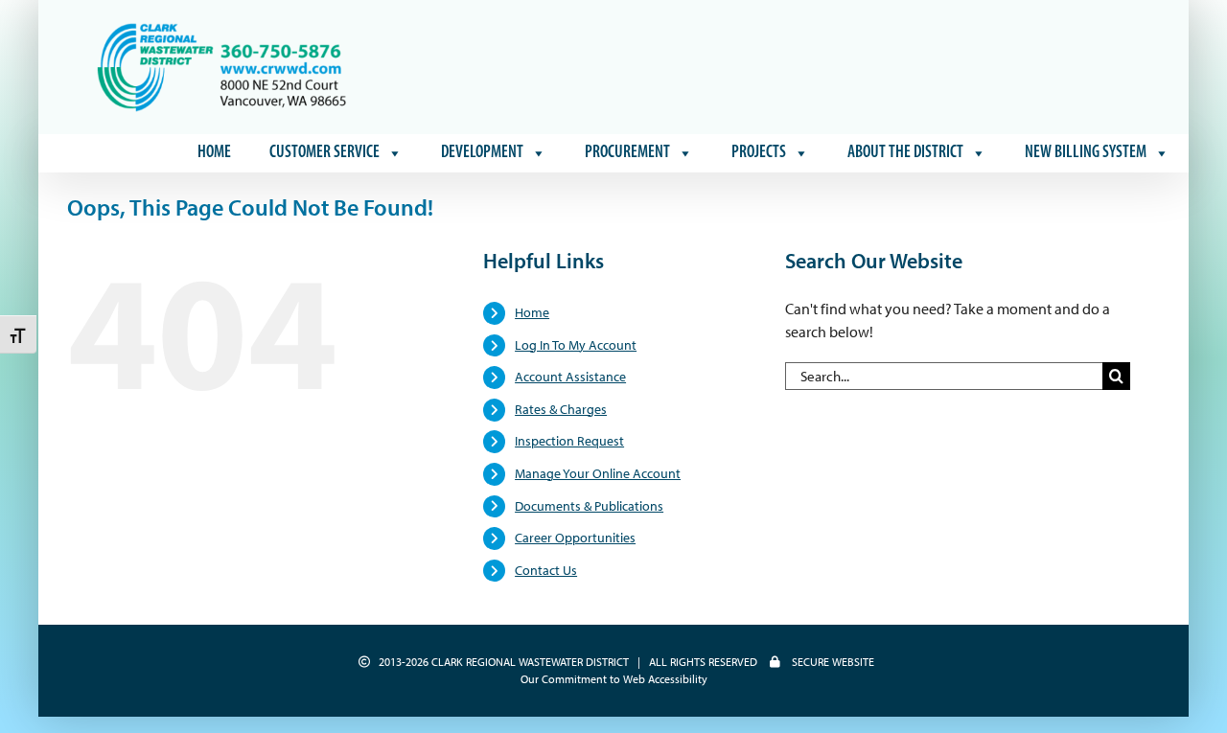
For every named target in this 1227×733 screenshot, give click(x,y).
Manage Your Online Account (598, 473)
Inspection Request (569, 440)
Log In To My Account (576, 345)
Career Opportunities (575, 537)
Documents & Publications (589, 506)
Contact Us (546, 570)
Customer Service (324, 153)
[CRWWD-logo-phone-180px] (223, 26)
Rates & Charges (561, 409)
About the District (905, 153)
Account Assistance (570, 376)
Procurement (627, 153)
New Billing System (1085, 153)
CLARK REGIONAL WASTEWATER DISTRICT (530, 661)
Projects (758, 153)
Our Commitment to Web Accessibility (614, 679)
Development (482, 153)
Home (214, 153)
